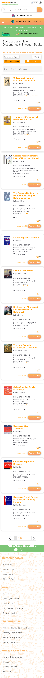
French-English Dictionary (26, 237)
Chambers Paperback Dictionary (23, 462)
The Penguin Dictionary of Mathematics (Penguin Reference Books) (26, 195)
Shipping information (13, 608)
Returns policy (10, 613)
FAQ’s (6, 593)
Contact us (8, 603)
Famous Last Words (23, 270)
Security (7, 671)
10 (27, 538)
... (13, 538)
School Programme (12, 637)
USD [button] (36, 2)
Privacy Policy (10, 662)
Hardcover (26, 96)
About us (7, 564)
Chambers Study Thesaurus (21, 427)
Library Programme (12, 632)
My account (8, 569)
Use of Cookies (10, 666)
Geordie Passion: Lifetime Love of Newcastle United (26, 156)
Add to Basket (34, 108)
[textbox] (19, 9)
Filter (36, 57)
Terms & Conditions (12, 657)
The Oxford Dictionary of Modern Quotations (25, 118)
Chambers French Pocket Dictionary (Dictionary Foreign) (25, 499)
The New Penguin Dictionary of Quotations (25, 346)
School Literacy (10, 642)
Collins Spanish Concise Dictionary (24, 388)
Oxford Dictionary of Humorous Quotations (24, 79)
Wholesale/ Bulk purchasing (16, 627)
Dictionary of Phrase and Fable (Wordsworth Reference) (25, 309)
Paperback (34, 96)
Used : (22, 109)
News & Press (9, 579)
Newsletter (8, 574)
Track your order (11, 598)
